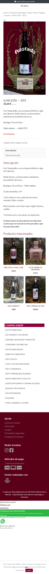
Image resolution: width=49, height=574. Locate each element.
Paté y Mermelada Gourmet (18, 374)
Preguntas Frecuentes (14, 437)
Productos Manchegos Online (20, 13)
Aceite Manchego (13, 330)
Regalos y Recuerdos (15, 388)
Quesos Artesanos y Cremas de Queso (22, 383)
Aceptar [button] (29, 570)
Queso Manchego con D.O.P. (18, 379)
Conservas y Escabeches (16, 344)
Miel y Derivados (13, 369)
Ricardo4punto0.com (19, 492)
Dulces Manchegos (14, 349)
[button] (4, 20)
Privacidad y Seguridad (14, 433)
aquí (26, 567)
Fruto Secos (11, 359)
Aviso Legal (9, 426)
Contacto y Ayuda (12, 423)
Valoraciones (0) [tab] (12, 155)
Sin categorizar (13, 393)
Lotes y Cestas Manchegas (17, 364)
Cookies (8, 430)
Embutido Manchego (15, 354)
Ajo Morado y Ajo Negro (16, 335)
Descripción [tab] (10, 150)
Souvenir (9, 398)
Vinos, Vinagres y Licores (19, 143)
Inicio (5, 13)
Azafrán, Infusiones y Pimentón (20, 340)
